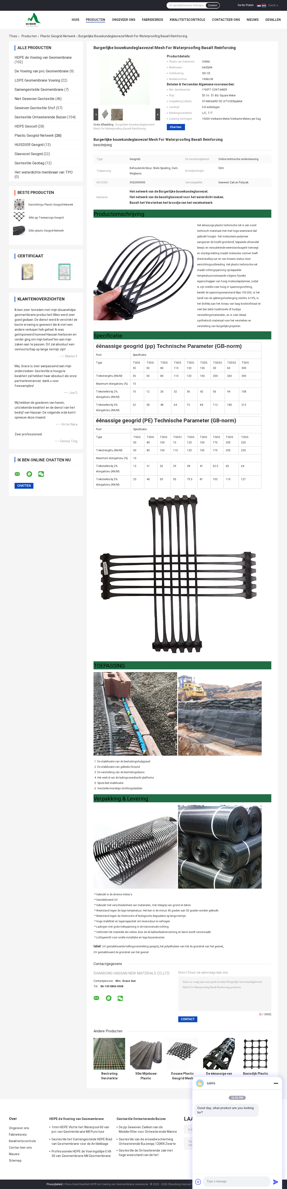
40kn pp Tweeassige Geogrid (46, 217)
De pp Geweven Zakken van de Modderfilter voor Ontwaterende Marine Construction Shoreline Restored (148, 1130)
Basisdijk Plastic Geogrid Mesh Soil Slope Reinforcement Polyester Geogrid (255, 1076)
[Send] (275, 1182)
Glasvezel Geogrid (29, 154)
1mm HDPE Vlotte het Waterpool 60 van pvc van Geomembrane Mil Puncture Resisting (80, 1130)
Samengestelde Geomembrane (39, 89)
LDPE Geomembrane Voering (37, 80)
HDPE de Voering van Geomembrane (43, 57)
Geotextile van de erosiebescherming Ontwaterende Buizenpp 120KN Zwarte (147, 1141)
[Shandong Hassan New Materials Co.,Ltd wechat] (44, 474)
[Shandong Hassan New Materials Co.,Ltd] (33, 19)
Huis (75, 20)
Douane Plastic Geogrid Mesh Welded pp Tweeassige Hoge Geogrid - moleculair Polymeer (182, 1076)
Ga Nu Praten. (246, 5)
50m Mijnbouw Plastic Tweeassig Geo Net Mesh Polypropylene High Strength (145, 1076)
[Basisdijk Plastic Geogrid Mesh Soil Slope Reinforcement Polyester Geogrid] (255, 1054)
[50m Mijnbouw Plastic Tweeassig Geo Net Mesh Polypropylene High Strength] (146, 1054)
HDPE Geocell (26, 126)
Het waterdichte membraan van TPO (44, 172)
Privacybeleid (54, 1184)
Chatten (175, 127)
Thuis (13, 36)
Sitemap (15, 1160)
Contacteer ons (226, 20)
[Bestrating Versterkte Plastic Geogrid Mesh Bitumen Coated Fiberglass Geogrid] (109, 1054)
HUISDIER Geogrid (29, 145)
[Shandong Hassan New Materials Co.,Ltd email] (20, 474)
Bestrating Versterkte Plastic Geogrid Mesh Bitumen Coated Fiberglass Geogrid (109, 1076)
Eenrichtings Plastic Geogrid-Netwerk (50, 204)
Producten (95, 20)
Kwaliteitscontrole (187, 20)
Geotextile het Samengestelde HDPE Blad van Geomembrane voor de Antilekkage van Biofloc (82, 1142)
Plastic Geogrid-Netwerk (57, 36)
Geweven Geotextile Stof (35, 108)
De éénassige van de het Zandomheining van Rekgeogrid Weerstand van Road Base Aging (219, 1076)
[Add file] (198, 1182)
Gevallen (273, 20)
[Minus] (275, 1083)
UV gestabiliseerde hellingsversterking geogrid (130, 946)
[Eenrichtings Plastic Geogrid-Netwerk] (19, 204)
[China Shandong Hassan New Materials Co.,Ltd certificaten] (27, 272)
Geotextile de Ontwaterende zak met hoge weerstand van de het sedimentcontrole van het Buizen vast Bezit (147, 1153)
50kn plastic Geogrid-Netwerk (46, 230)
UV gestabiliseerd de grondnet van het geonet (121, 952)
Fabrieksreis (152, 20)
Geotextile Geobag (29, 163)
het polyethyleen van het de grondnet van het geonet (191, 946)
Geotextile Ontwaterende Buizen (40, 117)
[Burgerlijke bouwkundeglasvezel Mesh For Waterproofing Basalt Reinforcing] (124, 81)
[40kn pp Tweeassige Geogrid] (19, 217)
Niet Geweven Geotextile (34, 99)
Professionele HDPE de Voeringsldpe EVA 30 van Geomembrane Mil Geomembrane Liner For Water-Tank (81, 1154)
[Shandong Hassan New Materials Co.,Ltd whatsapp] (32, 474)
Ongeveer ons (123, 20)
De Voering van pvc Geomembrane (42, 71)
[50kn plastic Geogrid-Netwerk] (19, 230)
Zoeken (212, 5)
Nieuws (253, 20)
